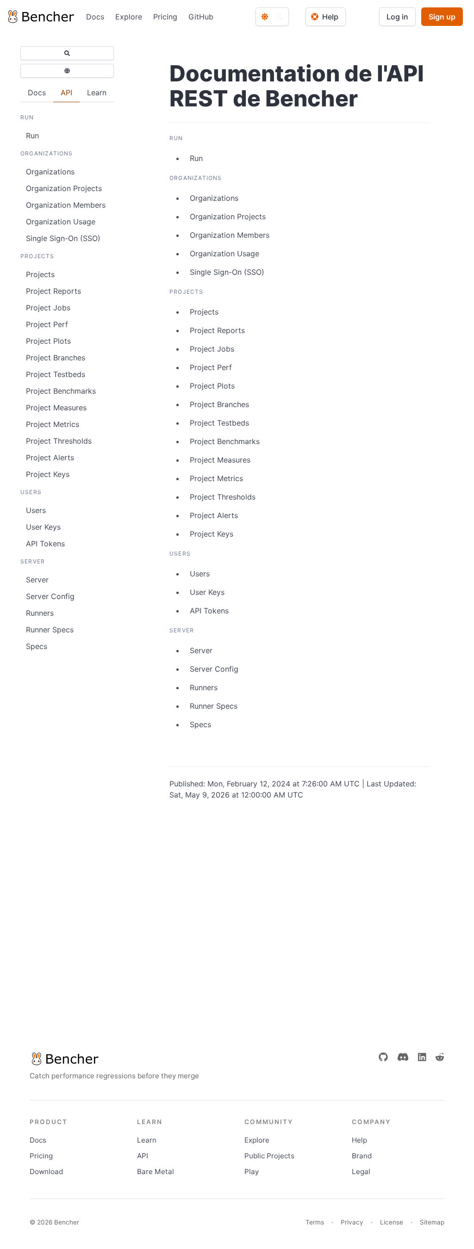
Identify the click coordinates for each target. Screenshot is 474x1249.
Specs (36, 646)
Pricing (165, 16)
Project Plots (48, 341)
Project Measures (56, 407)
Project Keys (47, 474)
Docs (95, 16)
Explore (128, 16)
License (391, 1222)
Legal (361, 1171)
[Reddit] (439, 1057)
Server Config (50, 596)
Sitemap (432, 1222)
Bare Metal (155, 1171)
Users (36, 510)
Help (359, 1140)
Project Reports (53, 291)
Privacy (352, 1222)
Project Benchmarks (61, 391)
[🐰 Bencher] (114, 1058)
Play (251, 1171)
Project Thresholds (59, 440)
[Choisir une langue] (67, 71)
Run (32, 135)
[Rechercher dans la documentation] (67, 53)
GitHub (200, 16)
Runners (40, 613)
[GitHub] (383, 1057)
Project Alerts (50, 457)
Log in (397, 16)
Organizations (50, 171)
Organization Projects (64, 188)
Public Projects (269, 1155)
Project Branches (55, 357)
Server (37, 579)
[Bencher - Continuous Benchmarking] (40, 16)
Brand (362, 1155)
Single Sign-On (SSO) (63, 238)
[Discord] (403, 1057)
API (142, 1155)
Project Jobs (48, 307)
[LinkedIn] (422, 1057)
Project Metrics (52, 424)
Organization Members (66, 205)
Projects (40, 274)
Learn (146, 1140)
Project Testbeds (55, 374)
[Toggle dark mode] (272, 16)
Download (46, 1171)
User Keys (43, 527)
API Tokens (45, 543)
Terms (315, 1222)
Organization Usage (60, 221)
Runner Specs (50, 629)
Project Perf (47, 324)
